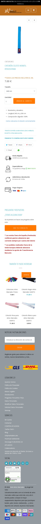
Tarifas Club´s (9, 429)
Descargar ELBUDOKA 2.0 (14, 442)
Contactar (8, 423)
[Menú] (28, 10)
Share (20, 145)
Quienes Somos (10, 382)
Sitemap (7, 410)
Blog (6, 432)
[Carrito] (33, 10)
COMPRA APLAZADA (12, 426)
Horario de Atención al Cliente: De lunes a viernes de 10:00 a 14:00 (19, 452)
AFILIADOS (8, 445)
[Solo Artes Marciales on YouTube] (14, 463)
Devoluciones (9, 395)
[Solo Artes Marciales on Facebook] (10, 463)
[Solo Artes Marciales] (13, 11)
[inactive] (13, 482)
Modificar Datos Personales (14, 404)
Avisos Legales (10, 391)
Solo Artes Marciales (17, 487)
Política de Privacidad (12, 385)
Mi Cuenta (8, 420)
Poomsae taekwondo (12, 439)
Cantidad (8, 97)
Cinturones (9, 61)
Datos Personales (11, 401)
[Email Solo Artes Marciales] (27, 463)
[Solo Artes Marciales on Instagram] (22, 463)
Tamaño (8, 87)
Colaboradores (10, 448)
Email (10, 150)
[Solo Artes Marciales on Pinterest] (18, 463)
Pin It (30, 145)
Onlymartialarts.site (11, 436)
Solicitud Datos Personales (14, 407)
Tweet (10, 145)
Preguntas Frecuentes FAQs (14, 398)
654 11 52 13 (31, 168)
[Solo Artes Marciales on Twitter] (6, 463)
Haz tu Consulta (20, 228)
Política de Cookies (11, 388)
